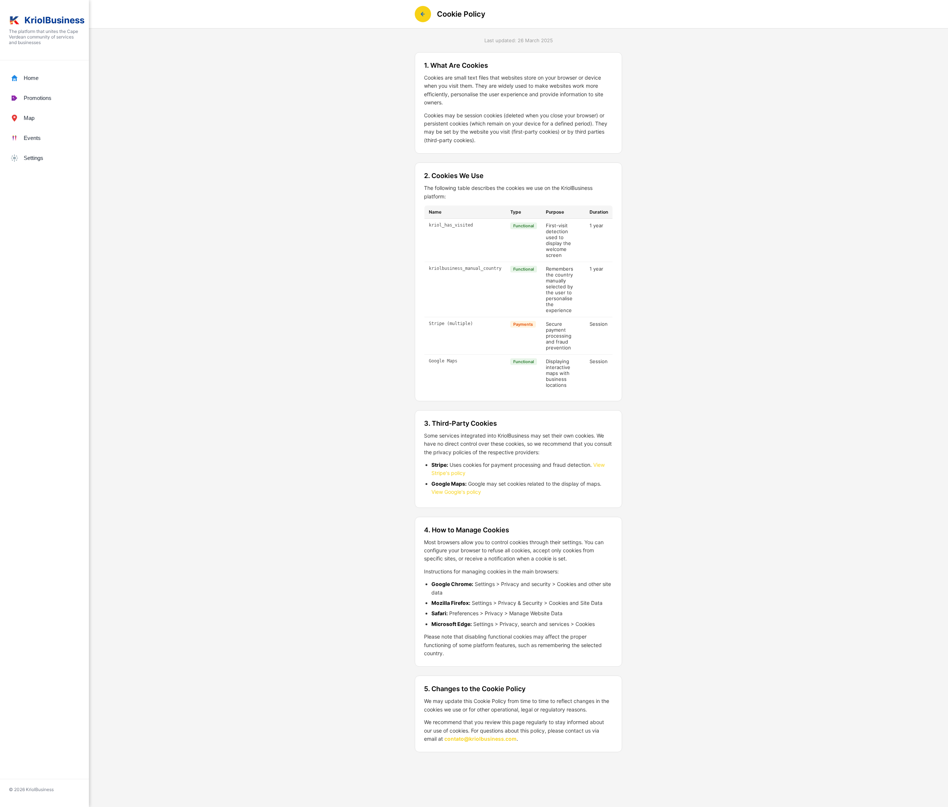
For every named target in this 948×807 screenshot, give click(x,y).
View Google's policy (456, 492)
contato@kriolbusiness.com (480, 739)
